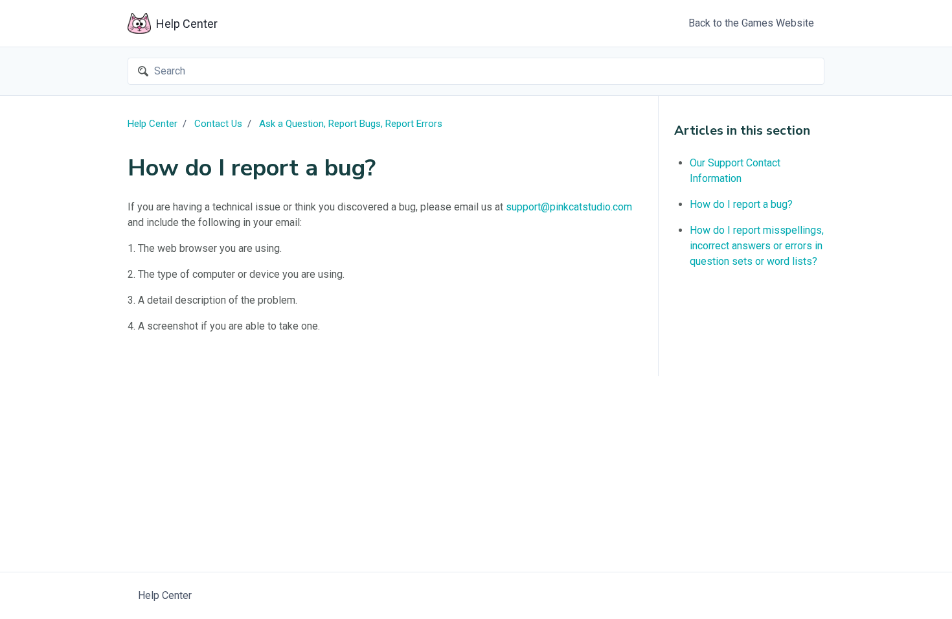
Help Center (152, 123)
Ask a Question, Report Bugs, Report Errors (350, 123)
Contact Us (218, 123)
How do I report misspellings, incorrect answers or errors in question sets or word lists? (757, 245)
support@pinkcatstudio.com (569, 207)
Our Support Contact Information (735, 171)
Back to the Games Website (751, 23)
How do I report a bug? (741, 204)
